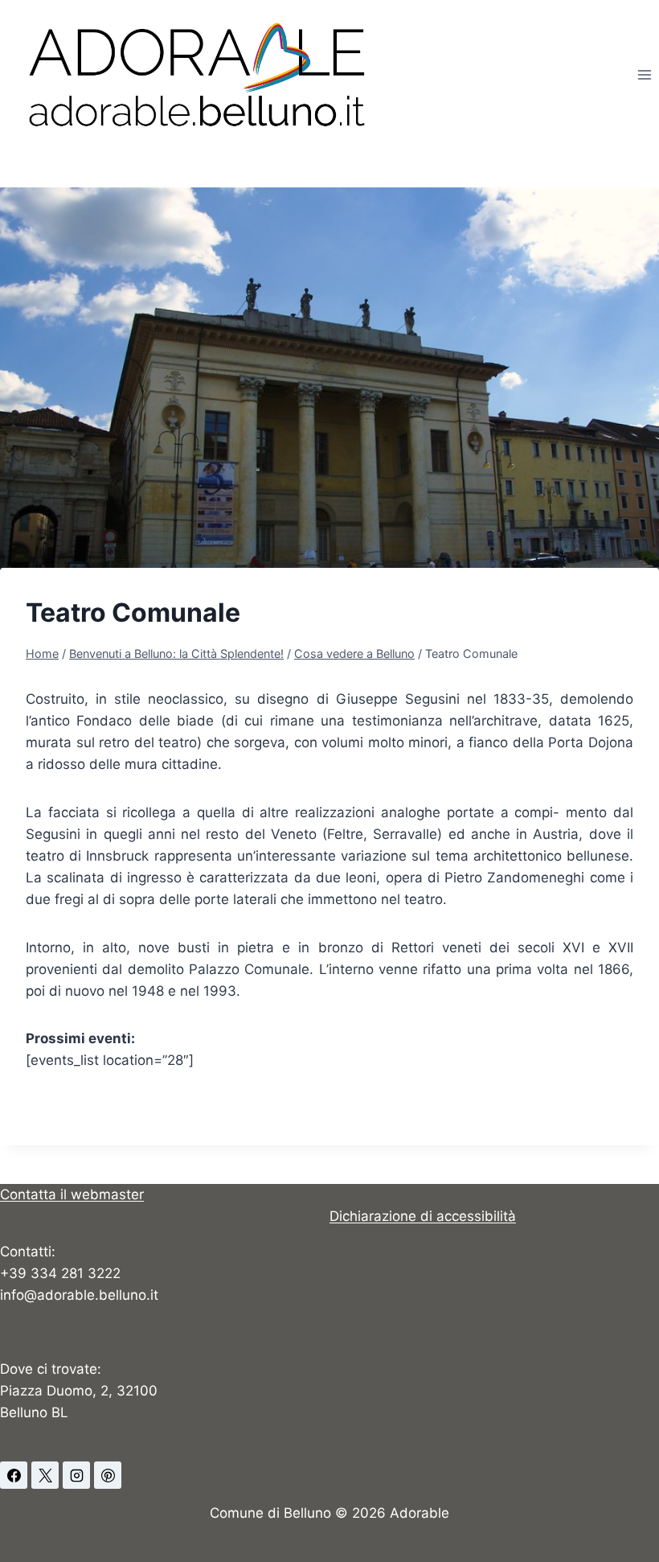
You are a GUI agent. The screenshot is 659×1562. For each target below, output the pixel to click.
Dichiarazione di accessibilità (423, 1216)
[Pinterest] (107, 1475)
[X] (45, 1475)
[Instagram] (76, 1475)
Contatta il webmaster (72, 1194)
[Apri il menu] (644, 74)
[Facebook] (13, 1475)
